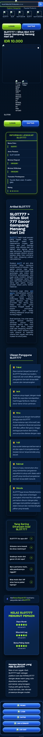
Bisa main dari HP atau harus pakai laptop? (17, 582)
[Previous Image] (4, 64)
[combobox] (19, 4)
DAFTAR (31, 26)
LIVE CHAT (22, 730)
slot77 (19, 263)
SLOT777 (13, 237)
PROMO (23, 705)
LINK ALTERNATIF (23, 724)
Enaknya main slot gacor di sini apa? (18, 557)
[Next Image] (39, 64)
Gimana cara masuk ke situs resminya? (18, 547)
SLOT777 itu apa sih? (19, 538)
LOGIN (12, 26)
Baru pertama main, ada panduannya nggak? (18, 569)
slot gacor (21, 736)
